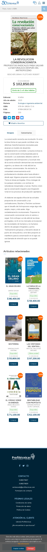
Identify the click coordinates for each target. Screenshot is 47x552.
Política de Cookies (23, 510)
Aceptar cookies (18, 549)
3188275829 (23, 484)
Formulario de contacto (23, 491)
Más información (23, 544)
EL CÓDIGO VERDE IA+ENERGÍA (13, 401)
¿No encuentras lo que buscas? (23, 525)
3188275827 (23, 480)
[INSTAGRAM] (27, 465)
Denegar (31, 549)
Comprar (13, 304)
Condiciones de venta (23, 503)
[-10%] (13, 270)
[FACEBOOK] (19, 465)
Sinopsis (10, 133)
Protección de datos (23, 506)
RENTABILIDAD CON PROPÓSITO (33, 401)
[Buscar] (44, 8)
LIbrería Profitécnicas (23, 522)
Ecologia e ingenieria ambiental (30, 103)
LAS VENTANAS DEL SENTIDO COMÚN (33, 345)
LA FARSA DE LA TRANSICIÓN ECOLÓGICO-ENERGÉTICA (33, 287)
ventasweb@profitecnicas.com (23, 487)
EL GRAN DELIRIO (13, 286)
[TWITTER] (23, 465)
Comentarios (26, 133)
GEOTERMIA (13, 344)
